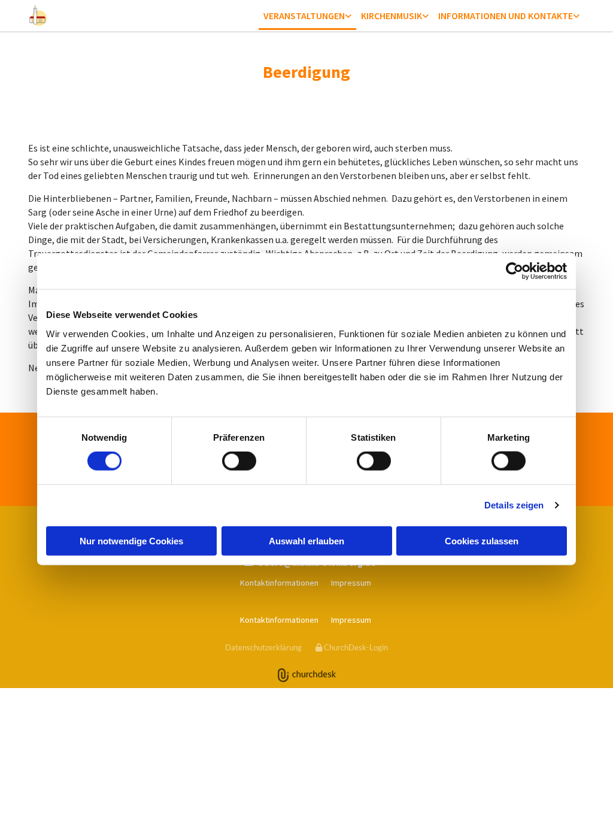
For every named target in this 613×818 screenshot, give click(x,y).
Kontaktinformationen (279, 582)
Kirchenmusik (391, 16)
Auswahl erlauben (306, 540)
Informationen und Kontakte (505, 16)
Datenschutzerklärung (263, 647)
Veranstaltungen (304, 16)
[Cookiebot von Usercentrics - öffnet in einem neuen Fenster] (514, 271)
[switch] (239, 461)
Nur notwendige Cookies (131, 540)
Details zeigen (514, 505)
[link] (307, 16)
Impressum (351, 582)
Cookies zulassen (481, 540)
